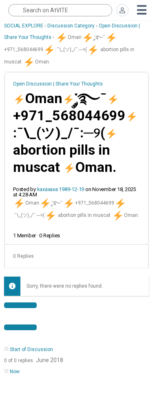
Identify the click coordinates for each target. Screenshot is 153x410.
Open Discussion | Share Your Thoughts (58, 84)
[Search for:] (60, 10)
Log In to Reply (20, 305)
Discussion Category (71, 26)
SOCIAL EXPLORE (23, 26)
